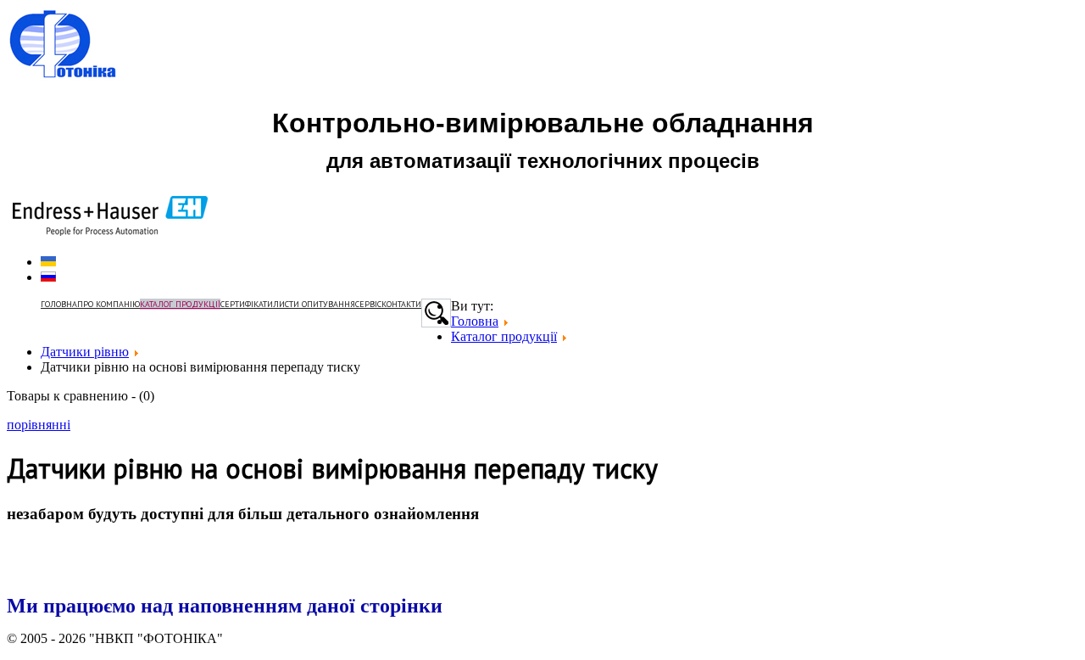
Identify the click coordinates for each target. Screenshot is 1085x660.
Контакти (401, 304)
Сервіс (368, 304)
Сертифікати (246, 304)
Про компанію (108, 304)
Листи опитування (314, 304)
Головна (59, 304)
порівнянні (38, 424)
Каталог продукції (180, 304)
